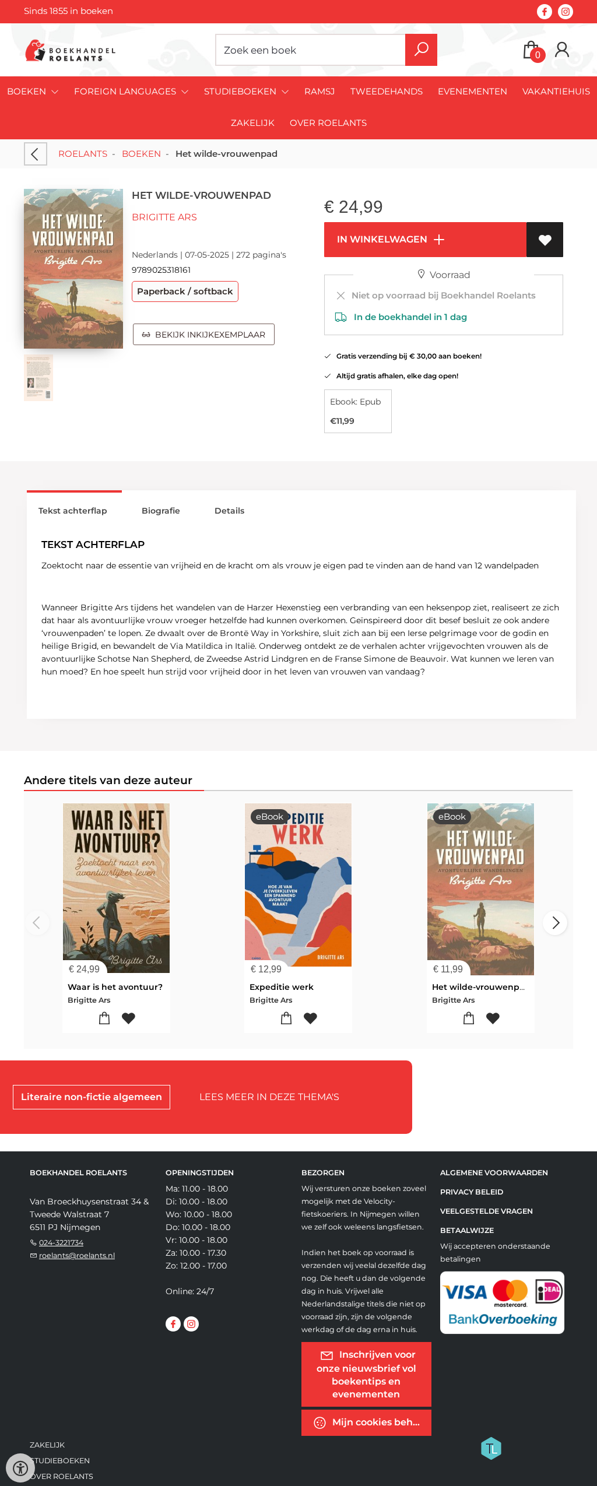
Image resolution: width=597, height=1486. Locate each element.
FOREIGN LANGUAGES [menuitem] (126, 91)
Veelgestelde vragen (486, 1211)
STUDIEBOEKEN (60, 1460)
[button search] (421, 50)
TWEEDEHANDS (386, 91)
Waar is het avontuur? (115, 987)
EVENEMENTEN (472, 91)
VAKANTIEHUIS (556, 91)
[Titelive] (490, 1447)
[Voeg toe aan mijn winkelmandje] (104, 1019)
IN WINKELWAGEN (381, 239)
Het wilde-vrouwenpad (481, 987)
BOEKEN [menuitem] (27, 91)
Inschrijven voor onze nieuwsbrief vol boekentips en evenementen (366, 1374)
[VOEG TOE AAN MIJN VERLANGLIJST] (544, 239)
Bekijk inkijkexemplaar (207, 334)
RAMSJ (319, 91)
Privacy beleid (471, 1192)
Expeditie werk (282, 987)
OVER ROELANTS (328, 122)
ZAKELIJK (253, 122)
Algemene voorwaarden (494, 1172)
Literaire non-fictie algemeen (91, 1096)
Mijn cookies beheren (380, 1422)
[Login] (562, 49)
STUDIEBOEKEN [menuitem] (241, 91)
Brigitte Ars (164, 217)
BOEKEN (141, 153)
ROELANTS (82, 153)
